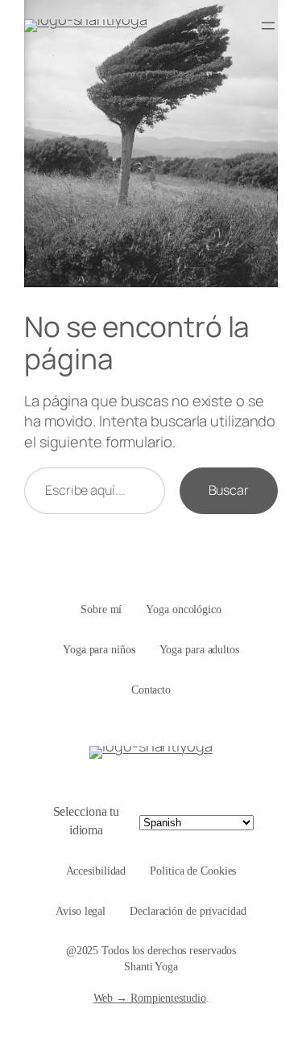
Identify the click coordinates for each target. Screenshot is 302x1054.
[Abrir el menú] (268, 25)
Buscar (229, 490)
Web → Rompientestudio (149, 998)
